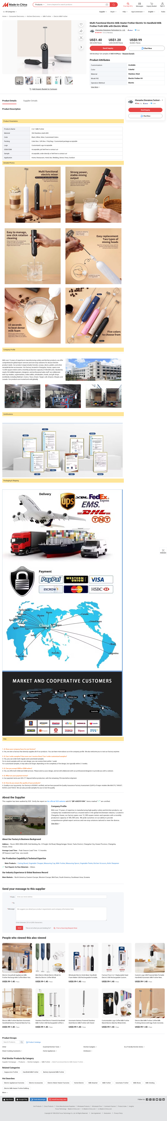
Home (4, 16)
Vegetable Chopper (36, 863)
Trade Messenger (38, 1099)
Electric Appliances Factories (14, 1083)
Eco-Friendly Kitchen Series (133, 1047)
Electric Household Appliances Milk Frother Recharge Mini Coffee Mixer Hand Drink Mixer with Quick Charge (16, 977)
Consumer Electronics (16, 16)
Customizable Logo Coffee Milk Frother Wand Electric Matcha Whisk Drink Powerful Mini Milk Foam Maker (115, 1022)
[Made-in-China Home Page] (14, 4)
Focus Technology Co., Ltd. (67, 1113)
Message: (11, 909)
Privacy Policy (118, 1113)
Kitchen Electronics (33, 16)
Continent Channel (110, 1106)
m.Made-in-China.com (89, 1109)
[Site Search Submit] (114, 4)
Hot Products (37, 1106)
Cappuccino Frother (11, 1072)
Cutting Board (23, 863)
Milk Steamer (93, 1083)
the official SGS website (56, 801)
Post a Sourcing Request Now (65, 928)
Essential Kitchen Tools (51, 1047)
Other (4, 1047)
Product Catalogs (34, 1042)
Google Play (21, 1099)
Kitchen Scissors (99, 863)
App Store (8, 1099)
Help (124, 12)
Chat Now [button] (148, 48)
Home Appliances (49, 1051)
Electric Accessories (36, 1083)
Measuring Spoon (72, 863)
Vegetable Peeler (86, 863)
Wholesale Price (97, 1106)
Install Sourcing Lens (59, 1099)
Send (19, 928)
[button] (107, 4)
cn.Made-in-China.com (105, 1109)
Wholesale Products (83, 1106)
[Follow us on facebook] (147, 1099)
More (4, 1092)
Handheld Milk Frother (30, 1072)
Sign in (162, 6)
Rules (163, 12)
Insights (131, 1106)
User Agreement (96, 1113)
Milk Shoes (137, 1083)
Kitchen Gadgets (89, 1047)
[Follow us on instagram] (153, 1099)
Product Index (122, 1106)
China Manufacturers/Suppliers (65, 1106)
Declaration (107, 1113)
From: (13, 897)
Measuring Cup (49, 863)
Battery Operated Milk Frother (53, 1072)
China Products (48, 1106)
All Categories (10, 12)
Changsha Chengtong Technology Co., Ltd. (110, 30)
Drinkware (87, 1051)
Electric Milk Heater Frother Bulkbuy (16, 1088)
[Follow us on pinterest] (160, 1099)
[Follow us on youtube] (157, 1099)
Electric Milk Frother (60, 16)
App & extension (137, 12)
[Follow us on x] (150, 1099)
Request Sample (128, 54)
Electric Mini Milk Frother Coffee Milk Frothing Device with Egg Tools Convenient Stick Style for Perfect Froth (150, 1022)
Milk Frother (47, 16)
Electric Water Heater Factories (58, 1083)
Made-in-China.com (74, 1109)
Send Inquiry (108, 48)
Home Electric (79, 1083)
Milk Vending (150, 1083)
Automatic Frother (122, 1083)
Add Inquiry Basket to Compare (44, 89)
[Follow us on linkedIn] (163, 1099)
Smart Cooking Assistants (11, 1051)
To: (14, 903)
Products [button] (38, 4)
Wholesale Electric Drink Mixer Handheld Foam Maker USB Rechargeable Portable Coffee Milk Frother (83, 977)
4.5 (138, 103)
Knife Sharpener (113, 863)
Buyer (113, 12)
